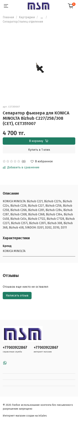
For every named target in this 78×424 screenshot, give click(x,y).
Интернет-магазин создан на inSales (25, 415)
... (42, 17)
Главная (8, 17)
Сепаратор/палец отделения (23, 21)
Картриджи (27, 17)
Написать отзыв (17, 295)
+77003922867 (15, 347)
